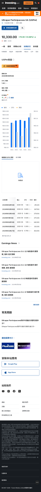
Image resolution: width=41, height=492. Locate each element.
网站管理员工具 (7, 415)
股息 (37, 51)
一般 (3, 46)
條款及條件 (5, 466)
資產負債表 (19, 51)
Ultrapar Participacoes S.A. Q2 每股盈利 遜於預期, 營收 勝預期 (20, 266)
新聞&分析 (17, 46)
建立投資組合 (6, 411)
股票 (3, 8)
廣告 (23, 406)
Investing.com (6, 257)
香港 (19, 8)
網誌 (3, 402)
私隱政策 (4, 473)
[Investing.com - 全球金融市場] (12, 3)
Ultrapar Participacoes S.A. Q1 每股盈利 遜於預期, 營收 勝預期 (20, 293)
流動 (3, 406)
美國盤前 (34, 8)
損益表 (11, 51)
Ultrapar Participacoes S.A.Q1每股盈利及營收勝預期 (20, 279)
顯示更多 (36, 305)
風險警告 (4, 480)
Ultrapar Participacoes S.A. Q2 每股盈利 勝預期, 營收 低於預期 (20, 252)
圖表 (9, 46)
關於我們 (25, 402)
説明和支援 (26, 411)
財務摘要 (4, 51)
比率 (32, 51)
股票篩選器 (12, 8)
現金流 (26, 51)
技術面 (35, 46)
